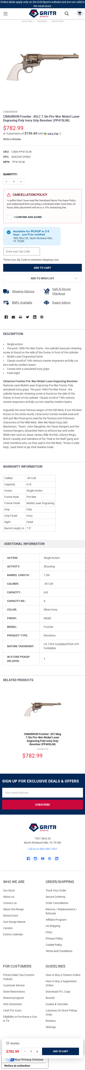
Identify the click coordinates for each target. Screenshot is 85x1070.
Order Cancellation (57, 903)
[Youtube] (43, 859)
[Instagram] (35, 859)
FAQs (49, 932)
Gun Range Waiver (14, 921)
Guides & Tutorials (57, 1004)
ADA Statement (12, 1004)
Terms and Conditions (64, 951)
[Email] (13, 317)
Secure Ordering (55, 896)
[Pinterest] (42, 317)
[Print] (20, 317)
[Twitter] (28, 317)
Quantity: (10, 174)
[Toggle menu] (5, 13)
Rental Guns (10, 915)
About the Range (13, 909)
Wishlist (14, 1043)
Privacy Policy (64, 939)
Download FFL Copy (58, 991)
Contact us (10, 903)
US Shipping (53, 926)
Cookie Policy (64, 945)
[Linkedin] (35, 317)
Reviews (51, 1020)
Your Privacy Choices (28, 1059)
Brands (50, 997)
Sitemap (51, 1027)
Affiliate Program (56, 919)
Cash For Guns (12, 1010)
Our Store (9, 890)
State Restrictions (14, 991)
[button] (32, 133)
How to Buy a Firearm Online (63, 975)
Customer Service (14, 985)
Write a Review (12, 139)
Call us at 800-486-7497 (42, 848)
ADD (55, 1051)
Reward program (13, 997)
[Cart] (79, 13)
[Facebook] (6, 317)
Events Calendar (13, 934)
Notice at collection (17, 1065)
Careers (8, 928)
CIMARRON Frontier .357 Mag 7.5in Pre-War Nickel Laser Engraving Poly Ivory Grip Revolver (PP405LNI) (42, 739)
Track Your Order (56, 890)
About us (8, 896)
